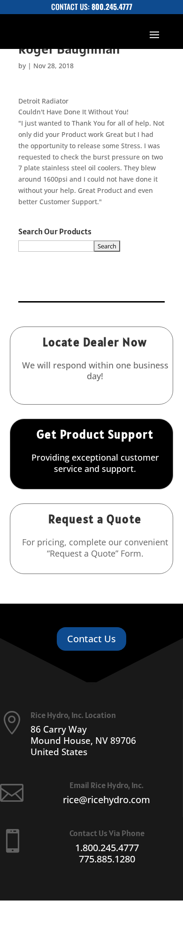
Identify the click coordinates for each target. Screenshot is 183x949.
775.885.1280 (107, 859)
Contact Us (91, 638)
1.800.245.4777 (107, 847)
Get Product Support (95, 434)
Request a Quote (95, 518)
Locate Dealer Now (95, 342)
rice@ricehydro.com (106, 799)
